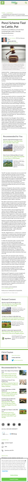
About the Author (16, 355)
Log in (3, 429)
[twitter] (8, 424)
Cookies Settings (14, 475)
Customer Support (9, 442)
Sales (6, 446)
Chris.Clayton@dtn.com (7, 288)
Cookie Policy (5, 471)
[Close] (25, 460)
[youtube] (14, 424)
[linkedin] (19, 424)
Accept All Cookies (14, 479)
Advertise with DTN (9, 450)
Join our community (12, 429)
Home (3, 13)
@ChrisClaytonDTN (13, 42)
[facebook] (3, 424)
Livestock (10, 13)
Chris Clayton (12, 38)
